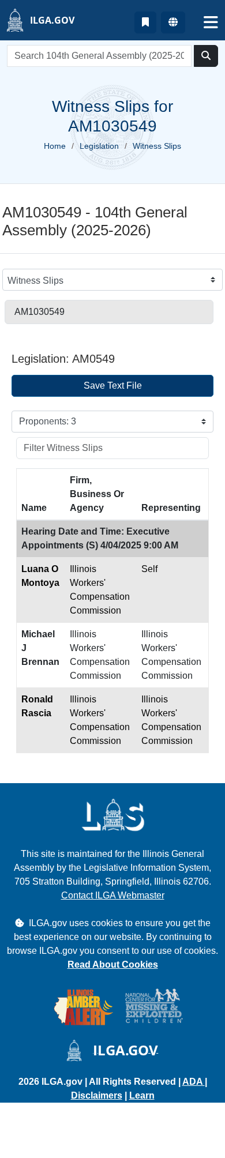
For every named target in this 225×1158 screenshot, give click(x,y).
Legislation (99, 146)
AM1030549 (39, 312)
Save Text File (113, 385)
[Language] (173, 22)
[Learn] (145, 22)
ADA (193, 1081)
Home (55, 146)
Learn (142, 1095)
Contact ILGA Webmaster (112, 895)
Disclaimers (96, 1095)
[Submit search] (206, 56)
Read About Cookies (113, 964)
